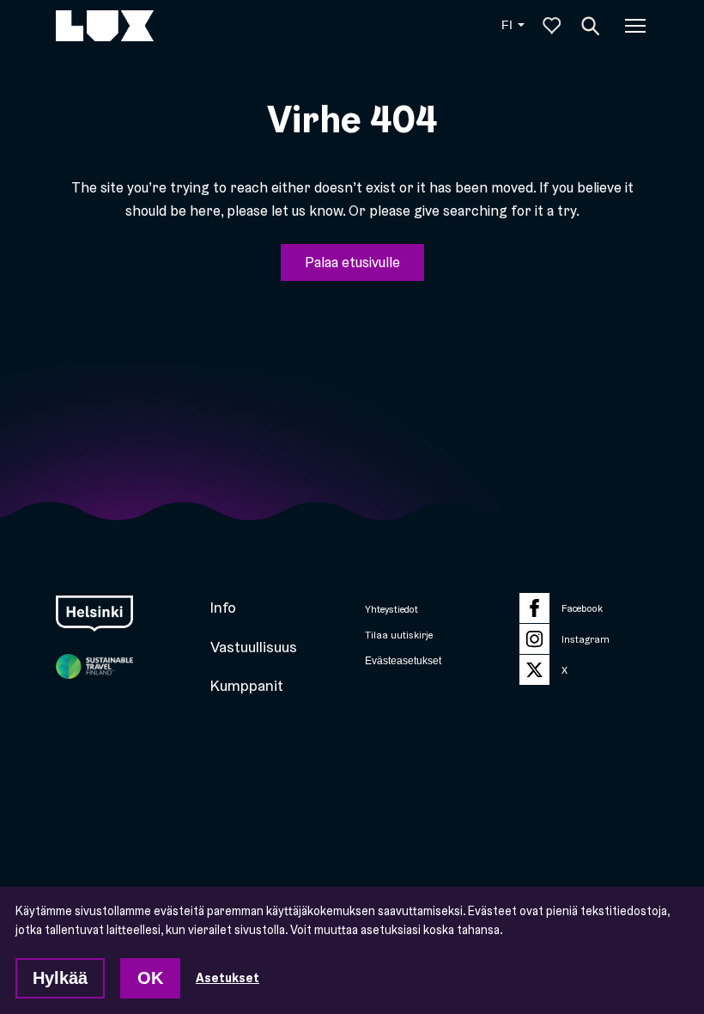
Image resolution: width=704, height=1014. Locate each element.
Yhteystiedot (391, 609)
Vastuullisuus (253, 647)
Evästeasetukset (403, 660)
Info (223, 607)
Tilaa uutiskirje (399, 635)
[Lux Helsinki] (105, 25)
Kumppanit (246, 685)
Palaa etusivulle (352, 262)
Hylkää (60, 977)
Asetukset (227, 978)
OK (150, 977)
